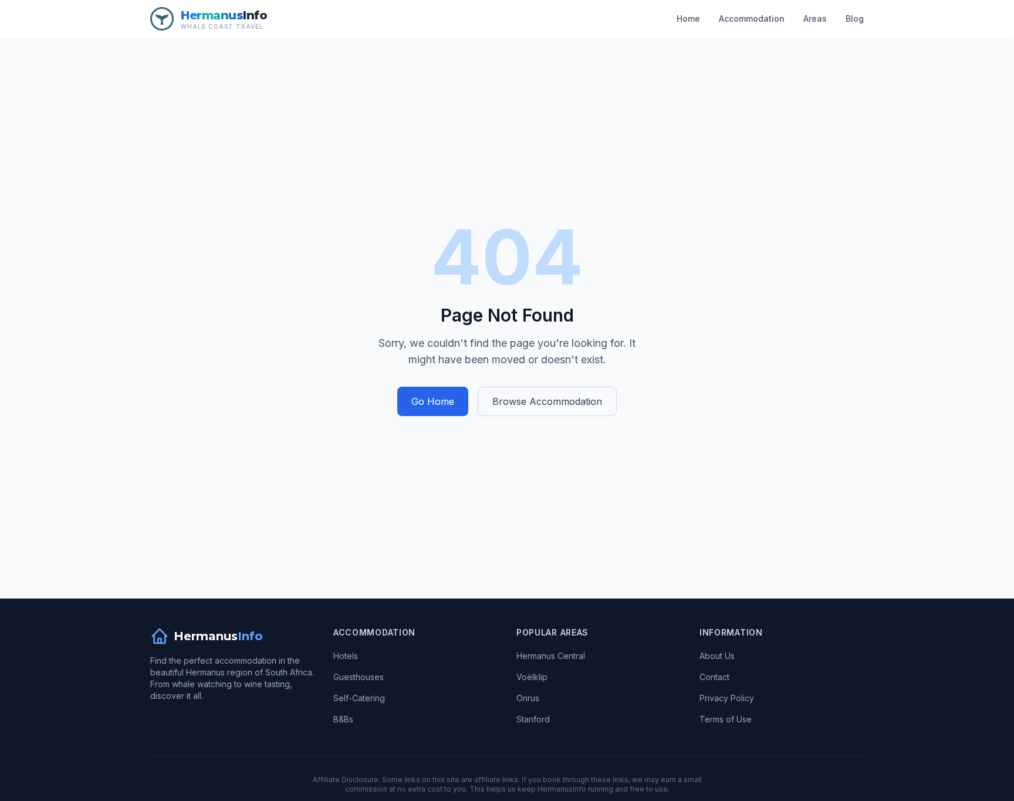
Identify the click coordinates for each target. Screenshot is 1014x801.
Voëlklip (531, 677)
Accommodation (752, 18)
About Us (717, 656)
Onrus (527, 698)
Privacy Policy (726, 698)
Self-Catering (359, 698)
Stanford (533, 719)
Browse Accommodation (547, 401)
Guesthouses (358, 677)
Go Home (432, 401)
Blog (855, 18)
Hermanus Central (550, 656)
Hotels (345, 656)
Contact (714, 677)
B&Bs (343, 719)
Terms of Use (725, 719)
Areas (815, 18)
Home (688, 18)
